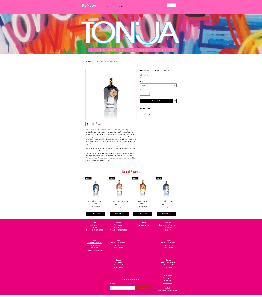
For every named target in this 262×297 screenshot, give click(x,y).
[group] (131, 197)
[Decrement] (142, 93)
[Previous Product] (82, 187)
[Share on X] (149, 114)
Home (87, 62)
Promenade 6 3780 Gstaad (118, 245)
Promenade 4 (118, 225)
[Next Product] (180, 187)
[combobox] (158, 85)
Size (142, 81)
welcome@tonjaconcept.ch (167, 290)
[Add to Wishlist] (174, 101)
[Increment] (148, 93)
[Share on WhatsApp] (145, 114)
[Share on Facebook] (141, 114)
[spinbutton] (145, 93)
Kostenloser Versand (146, 78)
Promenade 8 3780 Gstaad (118, 265)
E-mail (112, 284)
